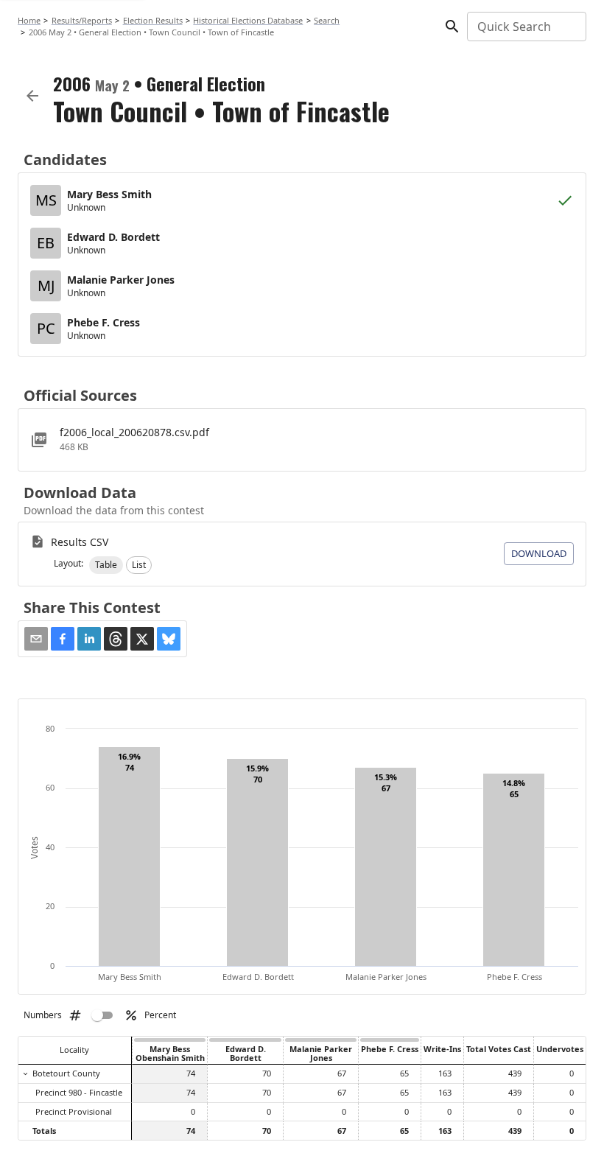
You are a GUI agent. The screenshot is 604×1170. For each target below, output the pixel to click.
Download (538, 553)
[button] (106, 565)
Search (327, 20)
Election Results (153, 20)
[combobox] (525, 26)
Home (29, 20)
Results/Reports (82, 20)
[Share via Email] (36, 639)
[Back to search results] (32, 96)
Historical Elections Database (248, 20)
